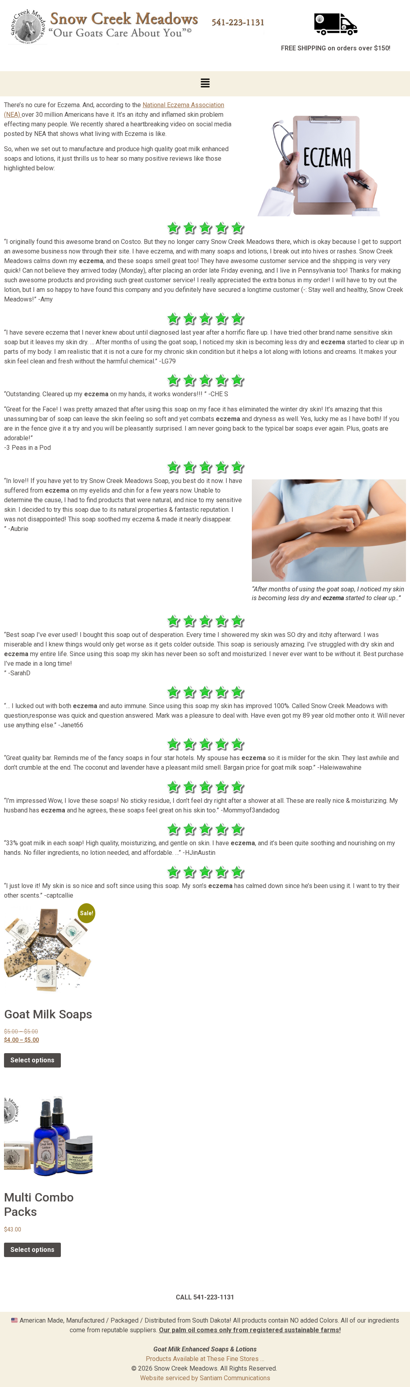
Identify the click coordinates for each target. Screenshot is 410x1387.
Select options (32, 1060)
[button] (205, 83)
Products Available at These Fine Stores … (205, 1359)
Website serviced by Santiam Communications (205, 1378)
